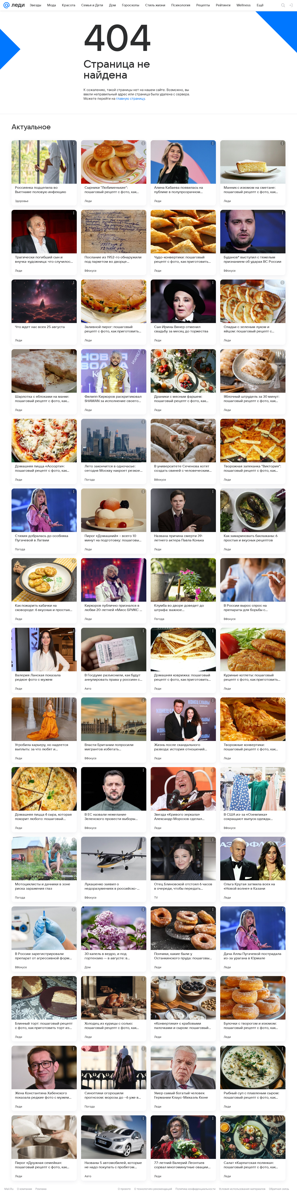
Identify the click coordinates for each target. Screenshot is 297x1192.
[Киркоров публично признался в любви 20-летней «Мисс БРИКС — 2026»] (113, 590)
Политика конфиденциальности (195, 1188)
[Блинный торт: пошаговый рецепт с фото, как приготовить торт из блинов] (44, 1008)
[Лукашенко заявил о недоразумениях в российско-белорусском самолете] (113, 869)
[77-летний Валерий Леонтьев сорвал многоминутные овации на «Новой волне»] (183, 1148)
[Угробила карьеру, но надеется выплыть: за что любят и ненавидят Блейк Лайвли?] (44, 730)
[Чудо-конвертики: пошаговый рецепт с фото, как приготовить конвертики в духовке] (183, 242)
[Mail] (6, 5)
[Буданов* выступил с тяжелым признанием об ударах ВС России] (252, 242)
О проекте (124, 1188)
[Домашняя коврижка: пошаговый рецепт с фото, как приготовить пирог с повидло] (183, 660)
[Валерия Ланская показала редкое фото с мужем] (44, 660)
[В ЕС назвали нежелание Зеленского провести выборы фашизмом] (113, 799)
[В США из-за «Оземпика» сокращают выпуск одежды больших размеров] (252, 799)
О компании (24, 1188)
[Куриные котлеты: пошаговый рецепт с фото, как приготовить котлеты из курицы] (252, 660)
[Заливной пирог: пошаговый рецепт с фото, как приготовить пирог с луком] (113, 312)
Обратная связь (279, 1188)
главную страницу (130, 98)
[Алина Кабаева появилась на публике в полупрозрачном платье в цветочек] (183, 172)
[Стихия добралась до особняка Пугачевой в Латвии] (44, 521)
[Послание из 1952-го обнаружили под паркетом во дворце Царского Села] (113, 242)
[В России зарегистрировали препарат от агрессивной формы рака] (44, 939)
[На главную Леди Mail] (17, 5)
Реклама (41, 1188)
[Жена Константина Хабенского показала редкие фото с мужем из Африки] (44, 1078)
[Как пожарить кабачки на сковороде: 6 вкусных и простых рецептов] (44, 590)
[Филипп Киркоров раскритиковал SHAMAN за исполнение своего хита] (113, 381)
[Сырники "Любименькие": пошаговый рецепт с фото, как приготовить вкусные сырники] (113, 172)
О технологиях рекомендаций (153, 1188)
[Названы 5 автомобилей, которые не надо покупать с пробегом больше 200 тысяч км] (113, 1148)
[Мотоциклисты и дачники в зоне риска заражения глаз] (44, 869)
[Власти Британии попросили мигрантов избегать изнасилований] (113, 730)
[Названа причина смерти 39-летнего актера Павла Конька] (183, 521)
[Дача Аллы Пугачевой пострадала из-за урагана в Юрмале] (252, 939)
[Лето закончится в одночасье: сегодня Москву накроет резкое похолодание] (113, 451)
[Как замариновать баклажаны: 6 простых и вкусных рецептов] (252, 521)
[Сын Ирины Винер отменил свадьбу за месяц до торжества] (183, 312)
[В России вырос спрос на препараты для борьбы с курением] (252, 590)
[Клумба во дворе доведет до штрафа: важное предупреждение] (183, 590)
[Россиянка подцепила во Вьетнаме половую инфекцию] (44, 172)
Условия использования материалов (242, 1188)
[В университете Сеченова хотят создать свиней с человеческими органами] (183, 451)
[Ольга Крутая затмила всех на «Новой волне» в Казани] (252, 869)
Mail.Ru (8, 1188)
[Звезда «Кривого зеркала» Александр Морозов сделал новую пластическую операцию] (183, 799)
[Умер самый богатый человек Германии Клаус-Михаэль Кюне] (183, 1078)
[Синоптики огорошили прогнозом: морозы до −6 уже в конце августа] (113, 1078)
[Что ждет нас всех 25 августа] (44, 312)
